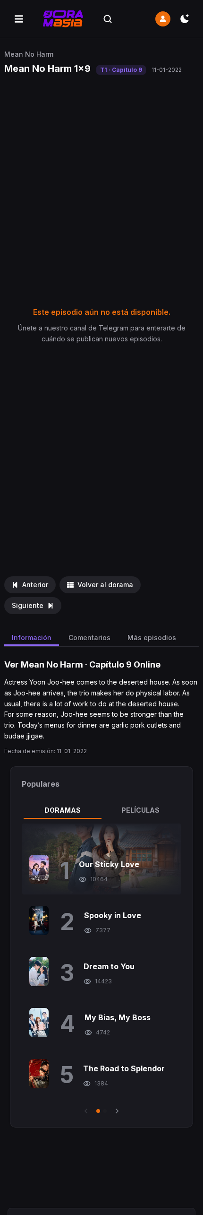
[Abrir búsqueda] (107, 18)
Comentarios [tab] (89, 638)
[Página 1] (98, 1111)
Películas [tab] (140, 810)
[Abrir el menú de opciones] (18, 18)
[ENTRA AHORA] (162, 18)
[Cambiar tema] (184, 18)
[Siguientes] (117, 1111)
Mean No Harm (28, 54)
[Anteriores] (86, 1111)
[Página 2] (105, 1111)
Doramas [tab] (62, 810)
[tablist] (102, 810)
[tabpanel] (102, 970)
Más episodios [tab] (151, 638)
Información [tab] (31, 638)
